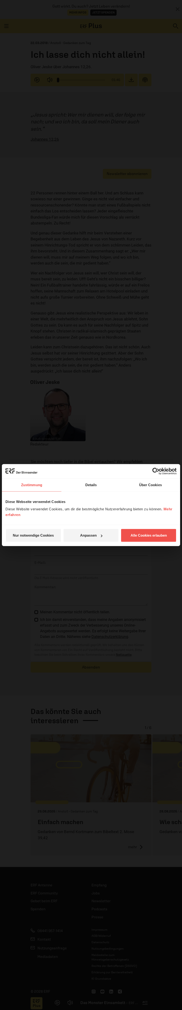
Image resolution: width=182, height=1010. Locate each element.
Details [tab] (91, 485)
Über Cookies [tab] (150, 485)
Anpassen (88, 535)
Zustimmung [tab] (31, 485)
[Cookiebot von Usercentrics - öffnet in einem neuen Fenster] (156, 471)
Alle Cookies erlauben (149, 535)
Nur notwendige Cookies (33, 535)
